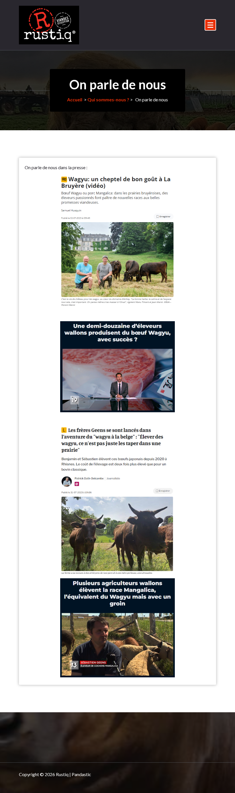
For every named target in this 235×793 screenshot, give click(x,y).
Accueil (74, 99)
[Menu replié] (210, 25)
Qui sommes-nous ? (108, 99)
